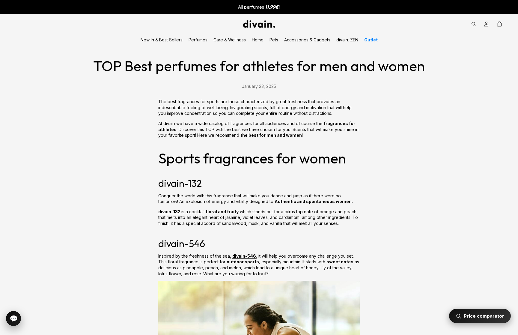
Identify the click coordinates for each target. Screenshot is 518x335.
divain (238, 256)
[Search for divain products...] (473, 24)
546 (251, 256)
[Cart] (499, 24)
